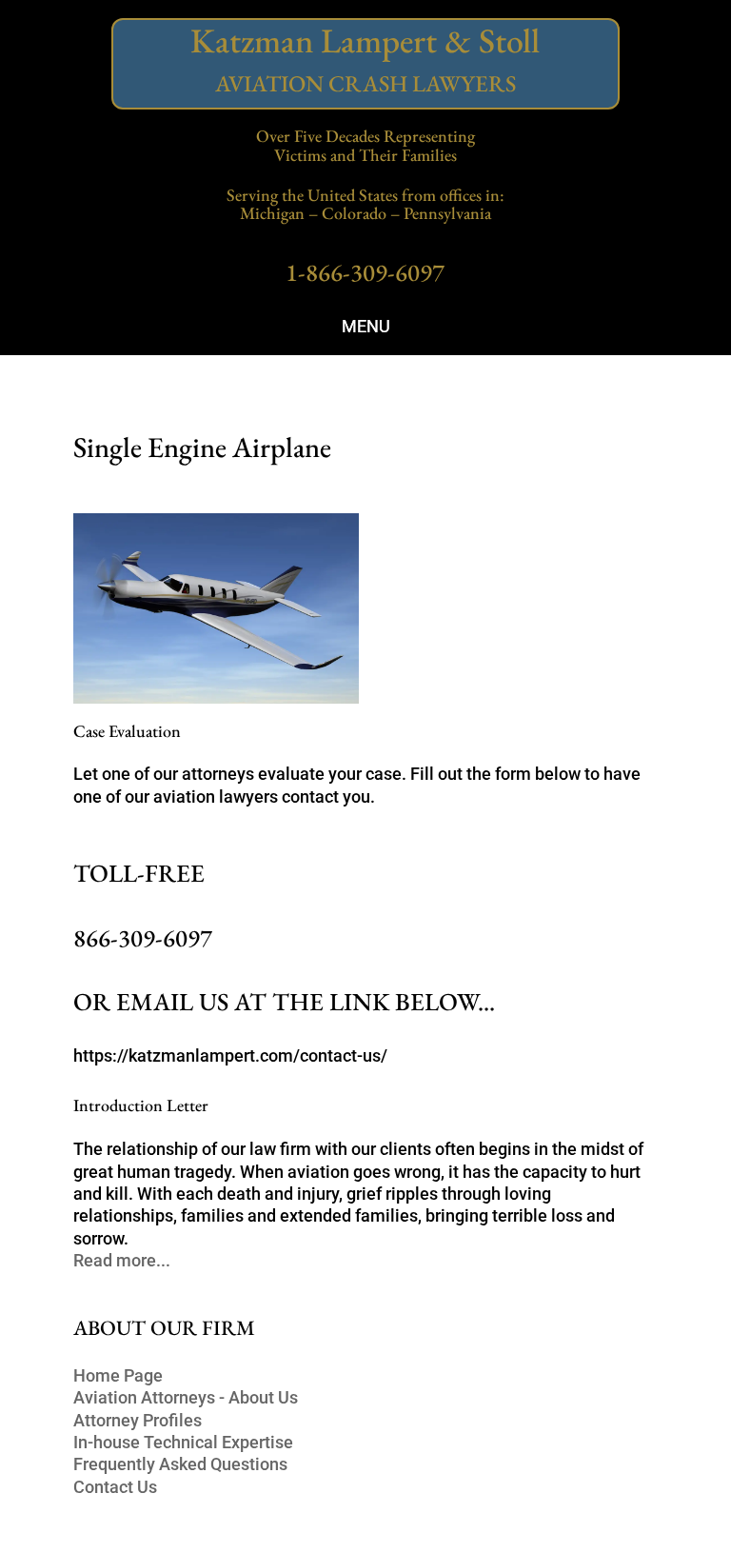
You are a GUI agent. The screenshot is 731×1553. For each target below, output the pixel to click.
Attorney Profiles (137, 1420)
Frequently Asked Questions (180, 1464)
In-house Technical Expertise (183, 1442)
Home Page (118, 1375)
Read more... (121, 1260)
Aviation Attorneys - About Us (185, 1397)
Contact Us (115, 1487)
